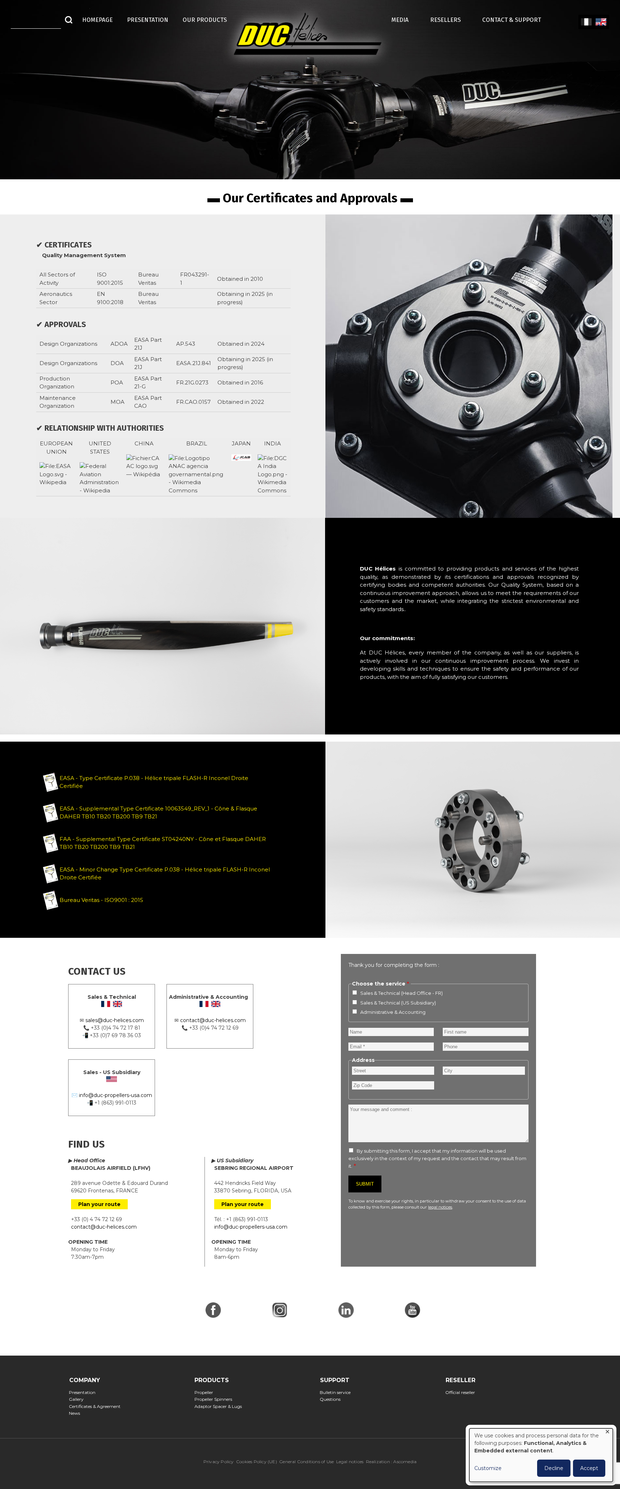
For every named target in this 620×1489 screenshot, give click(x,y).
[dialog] (541, 1455)
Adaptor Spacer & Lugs (220, 1406)
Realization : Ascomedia (391, 1461)
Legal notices (350, 1461)
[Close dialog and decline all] (607, 1432)
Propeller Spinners (215, 1399)
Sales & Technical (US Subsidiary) (398, 1003)
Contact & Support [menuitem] (515, 19)
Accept (589, 1468)
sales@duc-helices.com (114, 1020)
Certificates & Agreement (97, 1406)
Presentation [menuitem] (147, 19)
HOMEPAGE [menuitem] (97, 19)
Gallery (79, 1399)
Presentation (84, 1392)
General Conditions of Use (306, 1461)
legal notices (440, 1207)
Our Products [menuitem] (205, 19)
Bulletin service (337, 1392)
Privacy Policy (218, 1461)
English (601, 22)
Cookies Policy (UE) (256, 1461)
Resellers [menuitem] (449, 19)
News (77, 1413)
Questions (332, 1399)
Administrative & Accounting (393, 1012)
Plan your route (99, 1204)
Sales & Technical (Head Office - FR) (401, 993)
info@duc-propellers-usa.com (115, 1095)
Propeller (206, 1392)
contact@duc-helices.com (213, 1020)
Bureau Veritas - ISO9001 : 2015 (101, 900)
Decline (553, 1468)
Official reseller (462, 1392)
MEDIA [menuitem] (403, 19)
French (586, 22)
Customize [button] (488, 1468)
